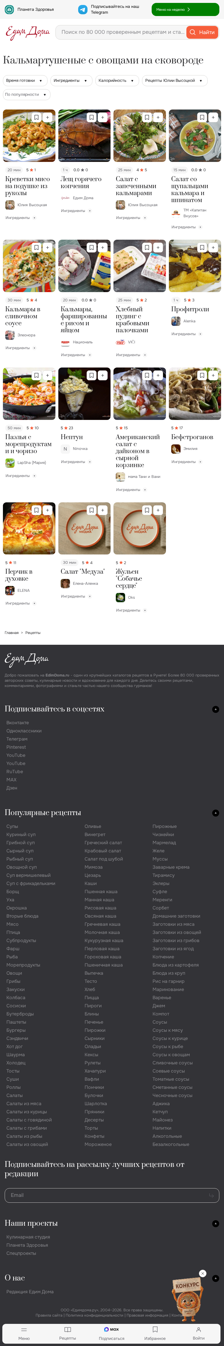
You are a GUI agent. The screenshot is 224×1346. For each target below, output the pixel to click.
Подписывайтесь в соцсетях (54, 709)
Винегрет (95, 834)
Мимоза (94, 867)
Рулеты (93, 1063)
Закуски (15, 989)
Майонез (163, 1120)
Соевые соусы (169, 1071)
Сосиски (16, 1006)
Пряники (94, 1112)
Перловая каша (102, 949)
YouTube (15, 755)
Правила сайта (49, 1315)
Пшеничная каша (104, 965)
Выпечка (94, 973)
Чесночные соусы (172, 1095)
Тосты (13, 1071)
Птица (13, 932)
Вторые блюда (22, 916)
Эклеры (161, 883)
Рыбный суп (19, 859)
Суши (12, 1079)
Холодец (15, 1063)
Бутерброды (20, 1014)
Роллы (13, 1087)
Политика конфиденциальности (94, 1315)
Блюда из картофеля (176, 965)
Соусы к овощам (171, 1055)
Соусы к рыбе (168, 1046)
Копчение (163, 957)
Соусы (160, 1022)
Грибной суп (20, 843)
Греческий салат (103, 843)
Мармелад (164, 843)
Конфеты (94, 1136)
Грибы (13, 981)
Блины (92, 1014)
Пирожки (95, 1030)
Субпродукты (21, 940)
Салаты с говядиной (29, 1120)
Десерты (94, 1120)
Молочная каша (102, 932)
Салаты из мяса (23, 1104)
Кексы (91, 1055)
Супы (12, 826)
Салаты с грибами (26, 1128)
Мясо (12, 924)
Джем (159, 1006)
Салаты (14, 1095)
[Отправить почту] (211, 1195)
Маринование (168, 989)
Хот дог (14, 1046)
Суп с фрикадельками (30, 883)
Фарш (13, 949)
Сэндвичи (17, 1038)
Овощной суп (21, 867)
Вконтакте (17, 723)
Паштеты (16, 1022)
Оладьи (93, 1046)
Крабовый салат (103, 851)
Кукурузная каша (104, 940)
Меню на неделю (170, 9)
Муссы (160, 859)
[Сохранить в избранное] (36, 117)
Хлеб (90, 989)
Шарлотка (96, 1104)
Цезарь (93, 875)
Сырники (95, 1038)
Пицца (92, 998)
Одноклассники (24, 731)
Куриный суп (21, 834)
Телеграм (16, 739)
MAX (11, 780)
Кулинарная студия (28, 1237)
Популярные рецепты (43, 813)
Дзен (11, 788)
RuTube (14, 772)
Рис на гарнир (169, 981)
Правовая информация (147, 1315)
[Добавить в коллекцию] (47, 117)
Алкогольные (167, 1136)
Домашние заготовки (176, 916)
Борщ (12, 891)
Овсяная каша (100, 916)
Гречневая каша (102, 924)
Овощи (14, 973)
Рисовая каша (100, 908)
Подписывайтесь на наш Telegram (115, 9)
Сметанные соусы (172, 1087)
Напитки (162, 1128)
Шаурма (15, 1055)
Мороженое (98, 1144)
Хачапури (95, 1071)
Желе (158, 851)
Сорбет (161, 908)
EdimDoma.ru (57, 675)
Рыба (12, 957)
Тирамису (164, 875)
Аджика (161, 1104)
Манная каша (99, 900)
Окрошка (16, 908)
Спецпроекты (21, 1253)
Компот (161, 1014)
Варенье (162, 998)
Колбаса (15, 998)
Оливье (93, 826)
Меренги (162, 900)
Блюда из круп (169, 973)
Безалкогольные (171, 1144)
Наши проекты (31, 1223)
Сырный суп (20, 851)
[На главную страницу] (28, 32)
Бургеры (16, 1030)
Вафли (92, 1079)
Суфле (160, 891)
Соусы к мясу (168, 1030)
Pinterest (16, 747)
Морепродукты (23, 965)
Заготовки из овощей (177, 932)
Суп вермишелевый (28, 875)
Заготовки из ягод (173, 949)
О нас (15, 1278)
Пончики (94, 1087)
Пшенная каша (101, 891)
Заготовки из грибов (176, 940)
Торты (91, 1128)
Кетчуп (160, 1112)
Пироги (93, 1006)
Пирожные (165, 826)
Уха (10, 900)
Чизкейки (163, 834)
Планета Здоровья (36, 9)
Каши (91, 883)
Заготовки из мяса (174, 924)
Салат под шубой (104, 859)
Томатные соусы (171, 1079)
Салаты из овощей (27, 1144)
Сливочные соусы (173, 1063)
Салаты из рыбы (24, 1136)
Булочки (94, 1095)
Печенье (94, 1022)
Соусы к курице (170, 1038)
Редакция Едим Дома (30, 1292)
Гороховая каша (103, 957)
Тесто (91, 981)
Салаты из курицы (26, 1112)
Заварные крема (171, 867)
